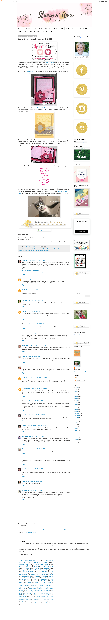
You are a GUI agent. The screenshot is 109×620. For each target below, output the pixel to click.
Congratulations (23, 574)
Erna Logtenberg (44, 181)
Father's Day (22, 588)
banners (24, 248)
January (77, 437)
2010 (76, 442)
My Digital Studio (44, 596)
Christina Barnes (44, 170)
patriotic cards (28, 602)
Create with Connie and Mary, (45, 108)
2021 (76, 394)
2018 (76, 400)
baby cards (28, 582)
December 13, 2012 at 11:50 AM (37, 458)
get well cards (32, 587)
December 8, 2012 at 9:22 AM (35, 300)
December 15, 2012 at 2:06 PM (36, 481)
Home (20, 28)
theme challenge (48, 566)
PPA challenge (43, 580)
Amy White (44, 184)
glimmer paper (26, 579)
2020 (76, 396)
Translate (85, 38)
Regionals (23, 601)
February (77, 435)
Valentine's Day (35, 574)
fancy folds (28, 577)
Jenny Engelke (44, 177)
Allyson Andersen (44, 168)
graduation (21, 602)
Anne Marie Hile (44, 179)
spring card (40, 587)
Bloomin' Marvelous (34, 248)
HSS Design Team (26, 576)
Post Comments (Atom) (31, 532)
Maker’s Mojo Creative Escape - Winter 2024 (35, 31)
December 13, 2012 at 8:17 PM (37, 468)
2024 (76, 387)
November (78, 415)
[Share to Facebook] (45, 247)
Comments (78, 380)
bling (28, 248)
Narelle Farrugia (26, 377)
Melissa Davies (26, 345)
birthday (36, 566)
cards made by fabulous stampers (39, 599)
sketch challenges (44, 250)
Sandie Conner (26, 425)
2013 (76, 409)
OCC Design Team (42, 571)
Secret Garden (36, 250)
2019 (76, 398)
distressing (27, 585)
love (42, 577)
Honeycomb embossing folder (25, 250)
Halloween (36, 576)
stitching (51, 602)
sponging (34, 585)
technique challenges (37, 591)
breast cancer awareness (41, 601)
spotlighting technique (36, 602)
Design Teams (84, 28)
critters (46, 588)
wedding (34, 580)
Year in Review (28, 590)
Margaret (24, 490)
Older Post (67, 529)
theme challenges (41, 565)
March (77, 432)
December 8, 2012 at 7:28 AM (39, 279)
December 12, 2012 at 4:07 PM (36, 436)
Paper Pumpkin (71, 28)
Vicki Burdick (44, 172)
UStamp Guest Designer (45, 597)
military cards (50, 599)
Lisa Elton (24, 300)
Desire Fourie (25, 260)
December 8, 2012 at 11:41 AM (32, 311)
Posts (77, 377)
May (76, 428)
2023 (76, 389)
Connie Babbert (26, 388)
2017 (76, 402)
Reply (23, 274)
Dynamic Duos (50, 62)
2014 (76, 407)
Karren (24, 356)
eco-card (50, 601)
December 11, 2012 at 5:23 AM (39, 377)
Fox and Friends (32, 588)
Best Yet (36, 593)
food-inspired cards (40, 594)
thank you (22, 570)
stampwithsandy (26, 279)
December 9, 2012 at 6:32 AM (36, 333)
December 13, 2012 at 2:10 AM (39, 448)
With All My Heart (27, 599)
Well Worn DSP (30, 601)
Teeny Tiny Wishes (36, 573)
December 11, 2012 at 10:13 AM (37, 401)
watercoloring (47, 582)
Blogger (57, 608)
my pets (48, 573)
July (76, 424)
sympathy (31, 596)
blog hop (46, 568)
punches (36, 577)
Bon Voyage (37, 596)
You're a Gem (34, 584)
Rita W (23, 289)
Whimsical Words (27, 594)
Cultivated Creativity (42, 28)
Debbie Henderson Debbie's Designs (32, 367)
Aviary (45, 591)
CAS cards (33, 570)
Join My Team (58, 28)
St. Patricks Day (34, 597)
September (78, 419)
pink (28, 580)
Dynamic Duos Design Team (53, 248)
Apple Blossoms (49, 585)
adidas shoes (77, 336)
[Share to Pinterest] (46, 247)
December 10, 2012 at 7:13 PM (34, 356)
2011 (76, 439)
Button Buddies (23, 584)
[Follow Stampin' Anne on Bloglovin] (80, 142)
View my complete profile (80, 371)
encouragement (43, 579)
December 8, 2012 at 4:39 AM (37, 260)
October (77, 417)
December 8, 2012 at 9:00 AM (33, 289)
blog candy (37, 582)
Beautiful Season (28, 593)
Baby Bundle (49, 587)
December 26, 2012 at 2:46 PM (35, 490)
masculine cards (28, 571)
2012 (76, 411)
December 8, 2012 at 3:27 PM (36, 323)
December (78, 413)
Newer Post (21, 529)
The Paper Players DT (28, 560)
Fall (52, 570)
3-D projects (44, 570)
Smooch (40, 588)
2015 (76, 404)
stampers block (45, 602)
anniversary (40, 585)
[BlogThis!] (42, 247)
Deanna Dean (44, 175)
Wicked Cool (24, 587)
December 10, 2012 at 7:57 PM (50, 367)
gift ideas (44, 574)
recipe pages (27, 591)
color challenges (43, 248)
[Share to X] (43, 247)
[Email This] (40, 247)
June (76, 426)
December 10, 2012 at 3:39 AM (38, 345)
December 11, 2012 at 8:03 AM (39, 388)
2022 (76, 391)
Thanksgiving (50, 577)
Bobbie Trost (44, 182)
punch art (44, 576)
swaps (51, 574)
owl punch (49, 594)
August (77, 422)
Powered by (77, 236)
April (76, 430)
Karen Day (44, 173)
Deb (23, 311)
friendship (26, 568)
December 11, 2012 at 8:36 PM (37, 415)
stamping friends (23, 596)
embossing (63, 248)
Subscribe (82, 231)
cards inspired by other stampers (42, 590)
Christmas (37, 568)
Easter (34, 579)
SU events (26, 597)
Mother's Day (45, 584)
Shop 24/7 (27, 28)
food (34, 594)
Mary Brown (25, 415)
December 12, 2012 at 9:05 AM (38, 425)
